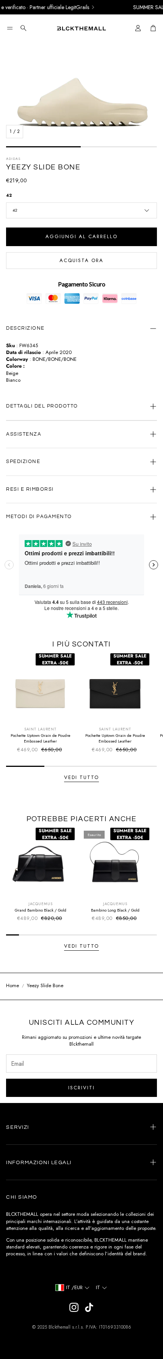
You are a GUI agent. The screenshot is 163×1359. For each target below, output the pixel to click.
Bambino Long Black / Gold (115, 910)
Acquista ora (81, 260)
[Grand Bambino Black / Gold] (40, 862)
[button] (10, 28)
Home (12, 985)
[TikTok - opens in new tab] (89, 1307)
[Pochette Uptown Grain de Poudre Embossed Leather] (40, 687)
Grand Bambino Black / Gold (40, 910)
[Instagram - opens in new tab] (73, 1307)
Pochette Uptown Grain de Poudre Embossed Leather (41, 738)
